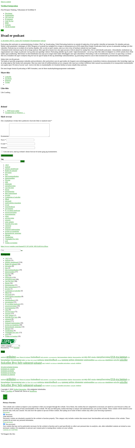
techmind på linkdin (7, 371)
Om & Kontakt (10, 27)
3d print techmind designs (9, 367)
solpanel (8, 227)
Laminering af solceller (12, 197)
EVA (113, 357)
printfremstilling (89, 360)
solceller (124, 359)
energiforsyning (10, 186)
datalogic (70, 357)
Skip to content (6, 2)
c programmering (52, 357)
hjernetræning (9, 191)
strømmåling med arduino (63, 363)
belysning (8, 172)
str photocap (54, 363)
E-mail (4, 144)
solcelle (116, 360)
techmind (26, 41)
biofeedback (35, 357)
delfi (83, 357)
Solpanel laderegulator (12, 229)
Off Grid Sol (9, 17)
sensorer (8, 220)
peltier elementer (76, 360)
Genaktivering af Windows (15, 113)
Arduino (8, 25)
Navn (3, 140)
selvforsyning (9, 218)
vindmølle (72, 363)
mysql (7, 205)
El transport (9, 19)
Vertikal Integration (9, 6)
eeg (85, 357)
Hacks (7, 190)
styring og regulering (12, 231)
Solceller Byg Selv (11, 224)
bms (6, 174)
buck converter (44, 357)
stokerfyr (48, 363)
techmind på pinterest (8, 374)
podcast (43, 41)
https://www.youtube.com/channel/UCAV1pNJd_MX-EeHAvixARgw (24, 246)
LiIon (28, 360)
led (26, 360)
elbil (6, 182)
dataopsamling (10, 178)
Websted (4, 148)
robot (7, 216)
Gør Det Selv (9, 188)
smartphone (109, 360)
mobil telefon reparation (13, 203)
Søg (2, 159)
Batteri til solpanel (11, 171)
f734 (128, 357)
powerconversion (11, 212)
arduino (11, 356)
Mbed (7, 199)
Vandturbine (9, 237)
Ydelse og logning (11, 243)
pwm (96, 360)
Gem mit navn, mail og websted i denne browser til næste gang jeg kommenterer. (30, 152)
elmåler (93, 357)
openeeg (65, 360)
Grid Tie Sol (9, 21)
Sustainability (9, 15)
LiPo (32, 360)
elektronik (8, 184)
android (7, 167)
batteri (17, 357)
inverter (7, 195)
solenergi (8, 226)
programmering (10, 214)
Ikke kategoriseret (11, 193)
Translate (17, 348)
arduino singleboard (11, 169)
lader (23, 360)
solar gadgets (9, 222)
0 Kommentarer (35, 41)
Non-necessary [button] (8, 422)
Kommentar (5, 136)
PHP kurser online (12, 111)
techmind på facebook (8, 373)
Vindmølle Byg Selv (12, 239)
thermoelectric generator (13, 233)
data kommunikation (12, 176)
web (2, 30)
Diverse (7, 180)
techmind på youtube (8, 369)
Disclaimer (8, 13)
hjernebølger (5, 360)
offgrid (59, 360)
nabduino (40, 360)
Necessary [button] (6, 412)
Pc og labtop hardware (12, 210)
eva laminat (121, 357)
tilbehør (7, 235)
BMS (7, 23)
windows (78, 363)
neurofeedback (10, 207)
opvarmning (9, 209)
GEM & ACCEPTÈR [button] (10, 430)
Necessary (8, 414)
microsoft (8, 201)
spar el (43, 363)
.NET (7, 165)
